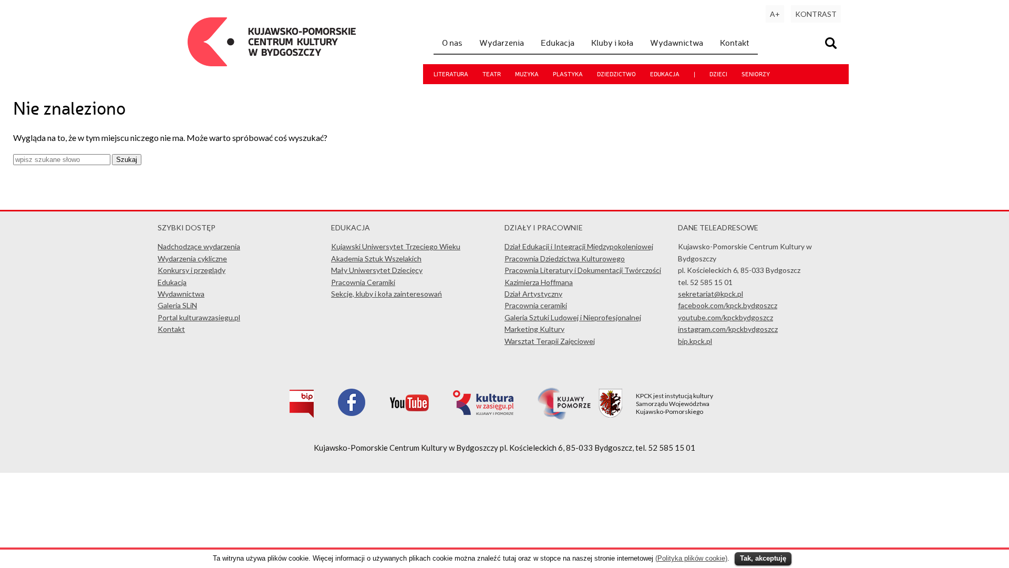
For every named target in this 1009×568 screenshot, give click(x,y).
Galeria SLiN (177, 305)
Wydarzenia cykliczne (192, 258)
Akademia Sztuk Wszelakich (376, 258)
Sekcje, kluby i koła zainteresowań (386, 293)
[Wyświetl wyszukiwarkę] (832, 44)
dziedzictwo (616, 74)
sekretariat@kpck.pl (710, 293)
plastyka (568, 74)
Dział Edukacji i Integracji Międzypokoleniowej (578, 246)
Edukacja (557, 42)
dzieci (718, 74)
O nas (452, 42)
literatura (451, 74)
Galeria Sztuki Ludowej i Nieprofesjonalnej (572, 317)
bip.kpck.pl (695, 341)
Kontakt (734, 42)
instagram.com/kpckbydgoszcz (728, 328)
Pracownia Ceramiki (363, 282)
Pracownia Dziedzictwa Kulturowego (564, 258)
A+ (775, 13)
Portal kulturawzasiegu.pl (199, 317)
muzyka (527, 74)
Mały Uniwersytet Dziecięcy (377, 270)
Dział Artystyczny (533, 293)
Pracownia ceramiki (535, 305)
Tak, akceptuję (763, 558)
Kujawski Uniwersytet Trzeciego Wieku (395, 246)
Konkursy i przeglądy (191, 270)
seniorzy (756, 74)
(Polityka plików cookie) (691, 558)
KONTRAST (816, 13)
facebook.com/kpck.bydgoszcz (727, 305)
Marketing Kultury (534, 328)
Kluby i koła (612, 42)
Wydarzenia (501, 42)
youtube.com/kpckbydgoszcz (725, 317)
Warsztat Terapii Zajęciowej (549, 341)
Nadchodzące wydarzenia (199, 246)
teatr (491, 74)
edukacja (664, 74)
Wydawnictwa (676, 42)
